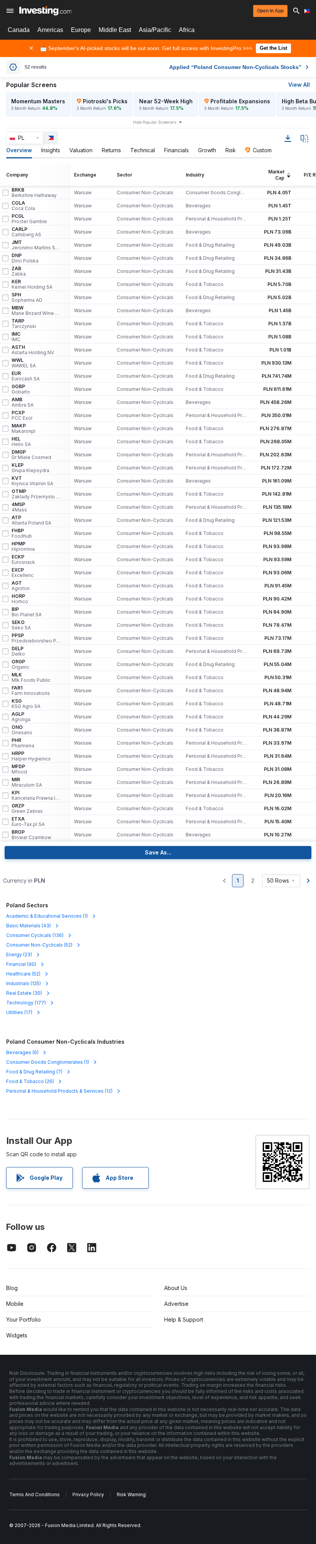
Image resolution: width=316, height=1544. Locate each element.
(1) (47, 916)
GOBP (21, 389)
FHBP (22, 533)
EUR (26, 376)
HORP (20, 599)
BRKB (34, 192)
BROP (31, 834)
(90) (21, 964)
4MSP (19, 507)
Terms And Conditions (34, 1494)
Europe (81, 30)
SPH (27, 297)
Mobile (15, 1303)
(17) (19, 1012)
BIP (27, 612)
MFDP (19, 769)
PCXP (22, 415)
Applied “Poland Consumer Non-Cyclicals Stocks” (235, 67)
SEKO (21, 625)
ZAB (19, 271)
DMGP (31, 454)
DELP (18, 651)
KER (32, 284)
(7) (34, 1072)
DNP (25, 258)
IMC (16, 336)
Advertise (176, 1303)
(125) (23, 983)
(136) (35, 935)
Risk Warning (131, 1494)
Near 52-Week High (166, 101)
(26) (30, 1081)
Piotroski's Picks (105, 101)
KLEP (30, 468)
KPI (36, 795)
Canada (19, 30)
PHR (23, 743)
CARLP (26, 232)
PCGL (29, 219)
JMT (36, 245)
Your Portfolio (23, 1319)
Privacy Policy (88, 1494)
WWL (24, 363)
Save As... (158, 852)
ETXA (28, 821)
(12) (59, 1091)
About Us (175, 1288)
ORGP (20, 664)
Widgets (16, 1335)
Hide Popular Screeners (154, 122)
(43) (28, 925)
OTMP (36, 494)
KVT (32, 481)
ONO (22, 730)
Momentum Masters (38, 101)
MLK (31, 677)
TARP (24, 323)
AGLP (21, 716)
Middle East (115, 30)
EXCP (23, 572)
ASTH (33, 350)
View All (299, 84)
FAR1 (31, 690)
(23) (19, 954)
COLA (23, 205)
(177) (26, 1003)
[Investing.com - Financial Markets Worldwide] (45, 10)
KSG (26, 703)
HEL (21, 441)
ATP (31, 520)
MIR (27, 782)
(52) (39, 945)
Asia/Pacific (155, 30)
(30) (24, 993)
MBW (36, 310)
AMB (23, 402)
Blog (12, 1288)
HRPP (31, 756)
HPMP (23, 546)
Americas (50, 30)
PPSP (36, 638)
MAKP (23, 428)
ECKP (23, 559)
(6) (22, 1052)
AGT (21, 585)
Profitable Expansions (240, 101)
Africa (187, 30)
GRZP (27, 808)
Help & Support (183, 1319)
